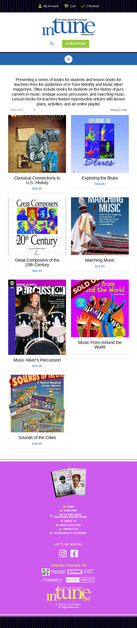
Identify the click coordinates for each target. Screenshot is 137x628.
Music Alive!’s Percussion (37, 359)
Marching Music (100, 260)
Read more (99, 331)
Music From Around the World (99, 344)
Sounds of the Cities (37, 437)
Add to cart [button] (38, 166)
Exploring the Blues (100, 177)
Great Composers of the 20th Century (37, 262)
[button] (52, 43)
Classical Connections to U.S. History (37, 180)
